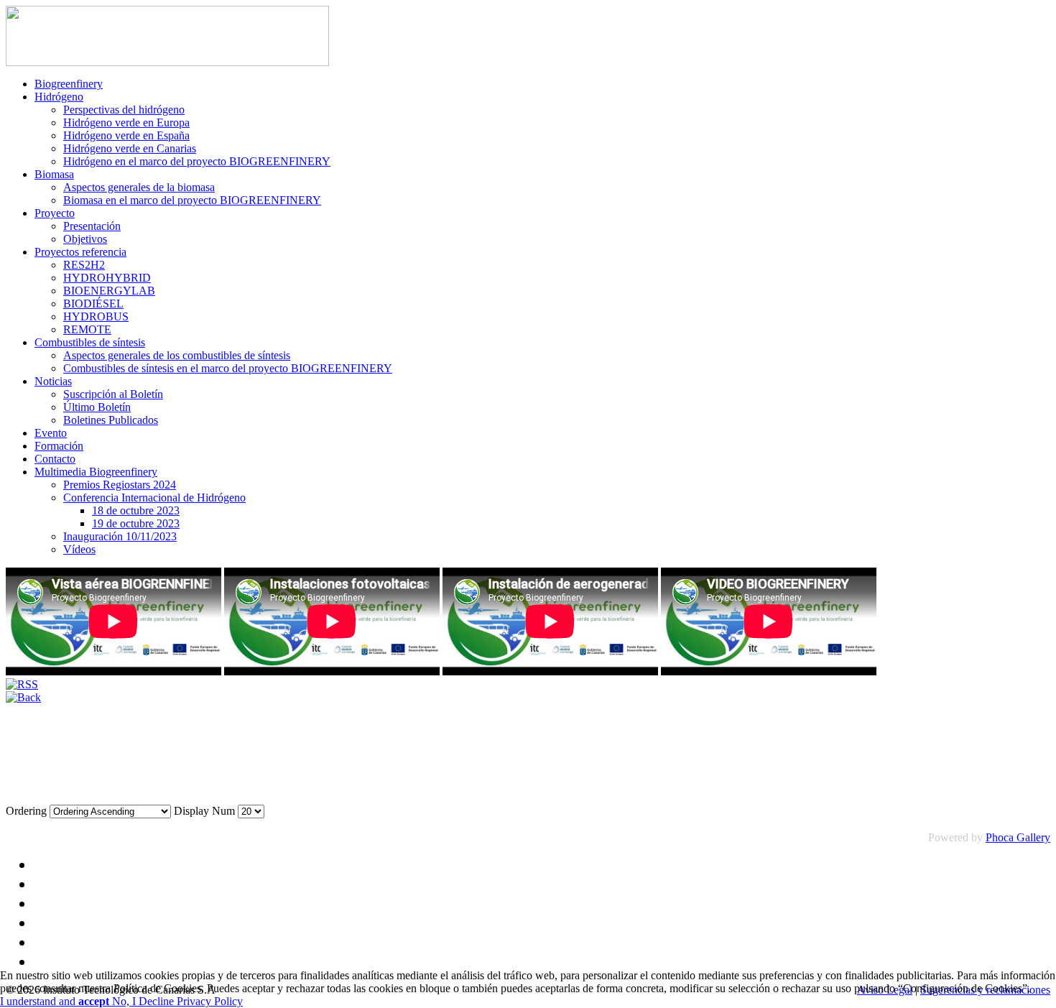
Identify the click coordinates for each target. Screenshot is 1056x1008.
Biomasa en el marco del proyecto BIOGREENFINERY (192, 200)
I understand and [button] (54, 1001)
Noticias (53, 381)
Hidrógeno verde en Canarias (129, 148)
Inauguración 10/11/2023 (120, 536)
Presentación (92, 226)
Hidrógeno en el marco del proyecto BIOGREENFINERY (196, 161)
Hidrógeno (58, 97)
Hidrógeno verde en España (126, 135)
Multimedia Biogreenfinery (95, 472)
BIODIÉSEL (93, 303)
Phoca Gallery (1018, 837)
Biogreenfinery (68, 84)
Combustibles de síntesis (89, 342)
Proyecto (54, 213)
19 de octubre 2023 (136, 523)
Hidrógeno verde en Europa (126, 122)
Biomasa (54, 174)
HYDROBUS (96, 316)
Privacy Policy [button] (210, 1001)
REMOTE (87, 329)
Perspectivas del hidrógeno (124, 109)
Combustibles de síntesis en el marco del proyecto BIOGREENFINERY (227, 368)
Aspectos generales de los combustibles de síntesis (176, 355)
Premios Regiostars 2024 (119, 484)
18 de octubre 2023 (136, 510)
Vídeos (79, 549)
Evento (50, 433)
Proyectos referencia (80, 252)
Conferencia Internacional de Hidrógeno (154, 497)
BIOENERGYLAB (109, 291)
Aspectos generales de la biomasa (139, 187)
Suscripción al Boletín (113, 394)
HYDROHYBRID (107, 278)
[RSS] (22, 684)
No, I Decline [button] (144, 1001)
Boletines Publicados (110, 420)
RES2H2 (84, 265)
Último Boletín (97, 407)
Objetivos (85, 239)
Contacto (54, 459)
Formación (58, 446)
